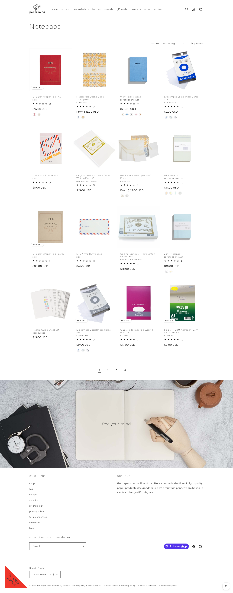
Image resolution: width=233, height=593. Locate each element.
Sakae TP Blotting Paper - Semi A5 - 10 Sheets (181, 331)
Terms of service (111, 585)
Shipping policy (128, 585)
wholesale (34, 522)
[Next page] (133, 370)
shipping (34, 500)
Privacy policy (94, 585)
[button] (65, 9)
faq (31, 488)
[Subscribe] (82, 546)
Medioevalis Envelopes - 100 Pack (135, 176)
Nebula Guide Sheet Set (45, 330)
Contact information (147, 585)
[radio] (34, 114)
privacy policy (36, 511)
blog (31, 528)
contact (33, 494)
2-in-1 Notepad (172, 254)
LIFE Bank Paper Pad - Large (48, 254)
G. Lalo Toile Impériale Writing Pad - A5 (136, 331)
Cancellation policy (168, 585)
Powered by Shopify (61, 586)
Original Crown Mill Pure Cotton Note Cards (137, 255)
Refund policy (78, 585)
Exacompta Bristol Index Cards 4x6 (93, 331)
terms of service (38, 516)
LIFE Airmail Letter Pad (45, 175)
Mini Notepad (171, 175)
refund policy (36, 505)
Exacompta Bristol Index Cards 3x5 (181, 98)
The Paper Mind (44, 586)
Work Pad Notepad (130, 96)
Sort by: (155, 43)
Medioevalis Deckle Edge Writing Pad (90, 98)
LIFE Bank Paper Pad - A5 (46, 96)
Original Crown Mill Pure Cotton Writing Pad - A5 (93, 176)
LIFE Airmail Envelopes (89, 254)
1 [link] (99, 370)
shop (32, 483)
